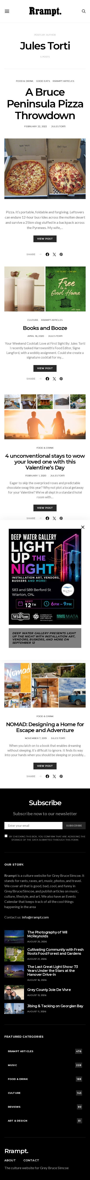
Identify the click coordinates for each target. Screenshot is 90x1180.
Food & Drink (24, 81)
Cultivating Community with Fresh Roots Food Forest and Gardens (55, 952)
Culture (33, 320)
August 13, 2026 (36, 995)
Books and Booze (45, 328)
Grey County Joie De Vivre (49, 990)
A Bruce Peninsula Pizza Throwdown (45, 104)
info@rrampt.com (35, 917)
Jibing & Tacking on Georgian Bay (55, 1006)
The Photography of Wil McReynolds (47, 934)
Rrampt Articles (63, 81)
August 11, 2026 (36, 1011)
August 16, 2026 (37, 980)
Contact (31, 1160)
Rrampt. (16, 1151)
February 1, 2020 (35, 475)
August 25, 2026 (37, 941)
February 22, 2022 (35, 126)
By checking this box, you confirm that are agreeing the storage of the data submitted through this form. (47, 838)
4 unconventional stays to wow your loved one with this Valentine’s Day (45, 462)
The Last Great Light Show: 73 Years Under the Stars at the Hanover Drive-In (52, 971)
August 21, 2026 (37, 959)
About (10, 1160)
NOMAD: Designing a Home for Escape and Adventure (45, 727)
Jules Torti (58, 126)
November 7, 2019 (36, 738)
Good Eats (43, 81)
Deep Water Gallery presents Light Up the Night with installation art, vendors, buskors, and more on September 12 (44, 638)
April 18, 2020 (36, 336)
